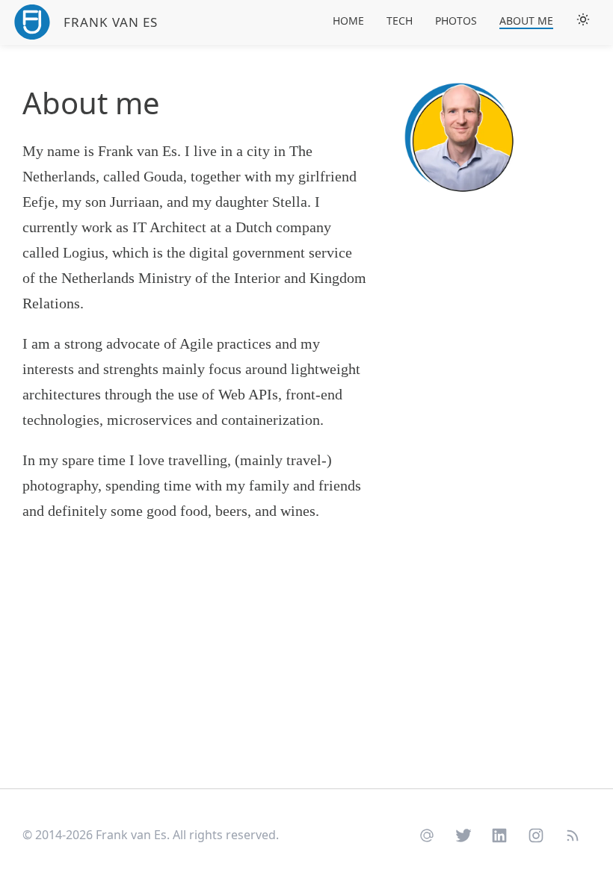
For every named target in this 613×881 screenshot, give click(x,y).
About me (526, 20)
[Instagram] (536, 834)
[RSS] (572, 834)
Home (348, 20)
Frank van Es (111, 22)
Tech (399, 20)
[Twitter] (463, 834)
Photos (456, 20)
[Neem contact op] (427, 834)
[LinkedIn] (500, 834)
